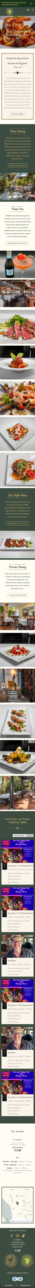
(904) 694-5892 (17, 1247)
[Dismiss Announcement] (31, 3)
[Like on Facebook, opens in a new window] (15, 1151)
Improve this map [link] (28, 1221)
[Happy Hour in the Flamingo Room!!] (17, 863)
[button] (17, 327)
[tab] (19, 835)
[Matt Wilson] (17, 957)
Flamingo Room (25, 1285)
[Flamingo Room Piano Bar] (11, 1260)
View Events (8, 1285)
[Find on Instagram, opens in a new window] (17, 1151)
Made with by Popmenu (13, 1230)
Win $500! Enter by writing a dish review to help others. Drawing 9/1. (13, 3)
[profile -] (28, 10)
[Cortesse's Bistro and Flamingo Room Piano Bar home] (9, 12)
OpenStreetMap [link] (20, 1221)
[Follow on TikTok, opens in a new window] (20, 1151)
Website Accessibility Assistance (17, 1273)
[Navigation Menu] (32, 9)
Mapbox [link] (13, 1221)
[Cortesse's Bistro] (27, 1260)
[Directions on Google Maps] (17, 1205)
